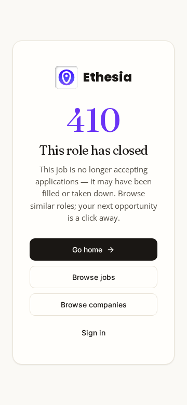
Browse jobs (93, 277)
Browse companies (94, 304)
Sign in (93, 332)
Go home (87, 249)
